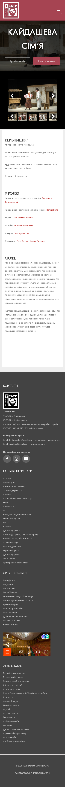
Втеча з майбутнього (13, 677)
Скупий (6, 709)
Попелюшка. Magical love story (18, 596)
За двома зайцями (11, 542)
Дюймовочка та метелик (15, 616)
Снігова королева (11, 620)
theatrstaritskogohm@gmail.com (17, 440)
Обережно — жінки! (12, 685)
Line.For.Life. (8, 506)
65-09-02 (7, 420)
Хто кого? (8, 494)
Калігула (7, 478)
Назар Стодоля (10, 713)
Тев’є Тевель (9, 558)
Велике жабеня (10, 624)
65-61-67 (7, 424)
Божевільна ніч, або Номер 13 (17, 538)
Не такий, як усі (10, 701)
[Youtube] (26, 459)
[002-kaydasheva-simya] (22, 116)
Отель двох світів (11, 689)
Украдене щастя (11, 550)
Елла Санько (23, 241)
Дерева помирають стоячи (16, 729)
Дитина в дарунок (11, 530)
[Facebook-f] (7, 459)
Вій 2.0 (6, 522)
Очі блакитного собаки (14, 741)
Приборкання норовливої (15, 562)
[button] (17, 61)
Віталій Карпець (42, 773)
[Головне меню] (58, 10)
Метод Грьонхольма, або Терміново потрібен (25, 693)
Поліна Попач (53, 210)
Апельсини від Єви (11, 518)
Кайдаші (7, 526)
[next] (53, 95)
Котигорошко (9, 588)
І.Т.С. (5, 510)
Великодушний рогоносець (16, 681)
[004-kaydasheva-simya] (43, 116)
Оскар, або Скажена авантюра (17, 498)
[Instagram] (17, 459)
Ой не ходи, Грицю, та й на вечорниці (20, 534)
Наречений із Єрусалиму (14, 733)
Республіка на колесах (14, 673)
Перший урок (9, 482)
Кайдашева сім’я (11, 721)
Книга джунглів (10, 612)
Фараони (7, 725)
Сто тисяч (8, 697)
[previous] (12, 95)
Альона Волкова (37, 241)
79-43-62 (7, 416)
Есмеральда (9, 717)
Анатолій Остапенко (23, 217)
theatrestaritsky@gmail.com (15, 444)
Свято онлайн (9, 737)
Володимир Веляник (23, 225)
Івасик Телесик (10, 592)
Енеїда (6, 502)
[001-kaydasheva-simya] (32, 95)
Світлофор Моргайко (13, 608)
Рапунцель (8, 584)
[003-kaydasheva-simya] (33, 116)
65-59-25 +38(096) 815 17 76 (16, 428)
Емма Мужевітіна (21, 233)
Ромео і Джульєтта (13, 490)
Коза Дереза (9, 580)
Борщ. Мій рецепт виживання (17, 514)
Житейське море (11, 705)
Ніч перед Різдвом (12, 546)
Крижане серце (10, 604)
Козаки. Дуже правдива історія (18, 600)
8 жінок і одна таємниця (14, 486)
